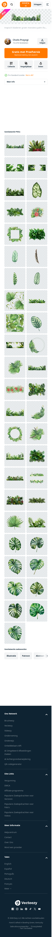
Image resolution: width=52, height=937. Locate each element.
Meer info (11, 81)
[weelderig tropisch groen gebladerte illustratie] (14, 233)
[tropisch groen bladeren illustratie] (14, 278)
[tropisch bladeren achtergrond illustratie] (14, 211)
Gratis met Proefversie (26, 53)
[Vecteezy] (4, 4)
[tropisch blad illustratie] (14, 654)
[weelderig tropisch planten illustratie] (14, 809)
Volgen (42, 43)
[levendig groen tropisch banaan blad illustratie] (14, 189)
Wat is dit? (29, 75)
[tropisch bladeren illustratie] (14, 610)
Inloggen (37, 4)
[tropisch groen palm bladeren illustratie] (14, 920)
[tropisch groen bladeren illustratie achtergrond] (14, 676)
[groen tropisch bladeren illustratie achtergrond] (14, 544)
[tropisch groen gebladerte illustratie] (14, 477)
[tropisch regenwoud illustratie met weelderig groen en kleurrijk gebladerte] (14, 854)
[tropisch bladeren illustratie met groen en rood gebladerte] (14, 167)
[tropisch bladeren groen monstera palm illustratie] (14, 145)
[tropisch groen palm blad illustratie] (14, 876)
